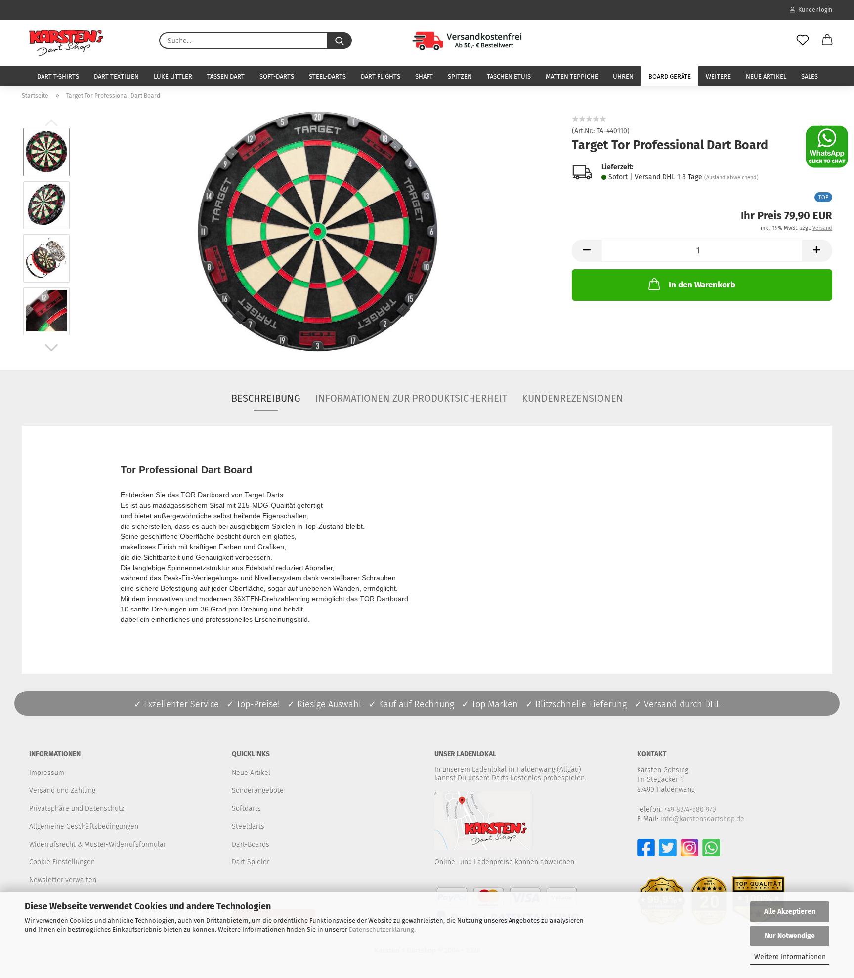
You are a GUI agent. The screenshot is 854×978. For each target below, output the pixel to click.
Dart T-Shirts (58, 76)
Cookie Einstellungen (62, 862)
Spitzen (460, 76)
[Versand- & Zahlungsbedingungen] (454, 39)
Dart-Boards (250, 844)
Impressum (46, 773)
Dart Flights (380, 76)
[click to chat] (827, 146)
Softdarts (246, 808)
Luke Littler (173, 76)
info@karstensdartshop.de (702, 819)
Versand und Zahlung (62, 790)
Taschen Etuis (509, 76)
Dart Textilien (116, 76)
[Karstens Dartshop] (66, 43)
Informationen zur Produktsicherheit (411, 398)
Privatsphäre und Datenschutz (76, 808)
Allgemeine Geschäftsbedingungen (83, 826)
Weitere (718, 76)
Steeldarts (248, 826)
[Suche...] (339, 40)
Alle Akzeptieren (789, 911)
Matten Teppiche (572, 76)
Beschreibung (265, 398)
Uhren (623, 76)
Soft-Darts (276, 76)
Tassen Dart (226, 76)
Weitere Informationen (790, 957)
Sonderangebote (258, 790)
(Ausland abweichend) (731, 177)
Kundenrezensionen (572, 398)
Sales (809, 76)
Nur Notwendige (790, 936)
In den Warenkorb (702, 285)
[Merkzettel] (802, 40)
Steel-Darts (327, 76)
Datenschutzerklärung (381, 929)
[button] (827, 40)
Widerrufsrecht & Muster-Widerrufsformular (97, 844)
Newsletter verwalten (62, 880)
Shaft (424, 76)
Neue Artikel (766, 76)
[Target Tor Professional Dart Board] (317, 231)
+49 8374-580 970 (690, 809)
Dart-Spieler (250, 862)
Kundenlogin (813, 9)
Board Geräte (669, 76)
